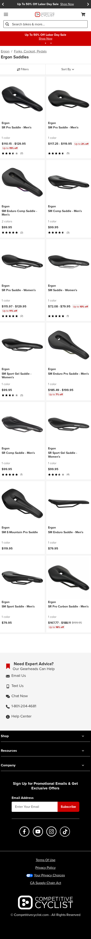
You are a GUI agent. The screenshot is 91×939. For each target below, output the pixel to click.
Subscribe (68, 806)
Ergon (5, 51)
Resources (9, 750)
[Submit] (7, 24)
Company (8, 765)
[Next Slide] (88, 4)
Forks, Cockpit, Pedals (30, 51)
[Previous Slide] (3, 4)
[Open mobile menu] (5, 14)
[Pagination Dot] (40, 43)
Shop (5, 736)
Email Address (23, 798)
